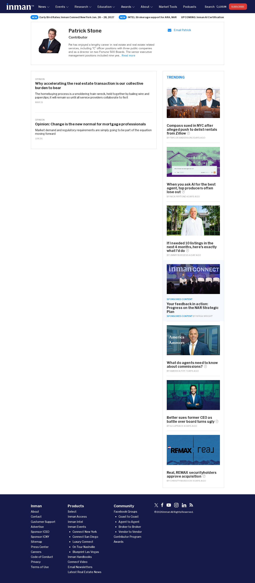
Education (104, 6)
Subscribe (238, 6)
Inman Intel (75, 521)
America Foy (177, 371)
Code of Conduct (42, 556)
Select (72, 511)
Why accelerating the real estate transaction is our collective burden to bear (89, 85)
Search (210, 6)
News (42, 6)
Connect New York (85, 531)
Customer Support (43, 521)
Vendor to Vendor (130, 531)
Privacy (36, 561)
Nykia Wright (204, 316)
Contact (36, 516)
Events (60, 6)
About (145, 6)
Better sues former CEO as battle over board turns (191, 419)
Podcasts (189, 6)
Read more (128, 55)
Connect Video (77, 561)
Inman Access (77, 516)
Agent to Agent (129, 521)
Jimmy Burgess (179, 255)
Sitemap (36, 541)
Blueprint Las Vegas (86, 552)
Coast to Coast (129, 516)
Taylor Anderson (181, 137)
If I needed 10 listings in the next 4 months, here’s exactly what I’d (192, 247)
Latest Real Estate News (84, 572)
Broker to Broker (130, 526)
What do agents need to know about (192, 364)
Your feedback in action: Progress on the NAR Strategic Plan (193, 307)
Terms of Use (40, 567)
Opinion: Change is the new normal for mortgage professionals (90, 124)
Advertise (37, 526)
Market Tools (168, 6)
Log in (222, 6)
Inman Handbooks (80, 556)
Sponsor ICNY (40, 536)
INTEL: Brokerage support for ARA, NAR (152, 17)
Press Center (40, 547)
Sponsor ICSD (40, 531)
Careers (36, 552)
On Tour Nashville (84, 547)
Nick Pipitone (178, 196)
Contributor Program (127, 536)
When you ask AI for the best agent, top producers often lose (191, 188)
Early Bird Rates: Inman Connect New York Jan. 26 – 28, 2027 (76, 17)
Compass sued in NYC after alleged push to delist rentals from (192, 129)
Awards (126, 6)
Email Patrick (182, 30)
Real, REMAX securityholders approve (192, 474)
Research (81, 6)
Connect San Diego (85, 536)
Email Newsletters (80, 567)
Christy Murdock (181, 480)
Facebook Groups (125, 511)
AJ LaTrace (176, 426)
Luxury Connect (83, 541)
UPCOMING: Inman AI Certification (202, 17)
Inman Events (77, 526)
